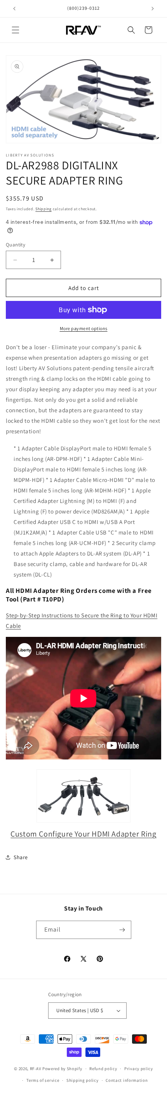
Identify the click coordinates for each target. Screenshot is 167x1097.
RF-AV (36, 1068)
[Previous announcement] (14, 8)
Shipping (43, 208)
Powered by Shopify (62, 1068)
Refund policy (103, 1068)
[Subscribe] (122, 930)
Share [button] (21, 857)
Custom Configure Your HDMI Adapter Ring (83, 834)
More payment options (84, 328)
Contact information (127, 1080)
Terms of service (42, 1080)
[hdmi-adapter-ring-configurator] (83, 796)
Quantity (15, 244)
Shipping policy (82, 1080)
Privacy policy (138, 1068)
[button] (15, 30)
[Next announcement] (152, 8)
